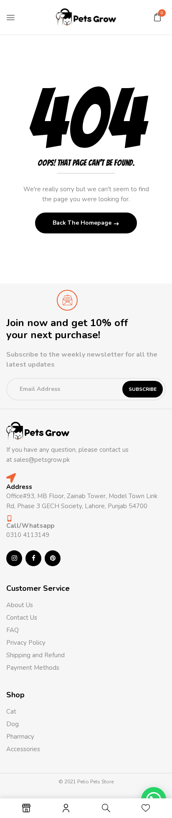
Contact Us (21, 617)
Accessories (23, 749)
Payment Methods (32, 668)
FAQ (12, 630)
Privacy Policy (26, 642)
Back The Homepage (83, 223)
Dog (12, 724)
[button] (157, 17)
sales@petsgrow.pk (42, 460)
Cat (11, 711)
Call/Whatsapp (30, 526)
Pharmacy (21, 736)
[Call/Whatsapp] (9, 518)
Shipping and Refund (35, 655)
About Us (19, 605)
